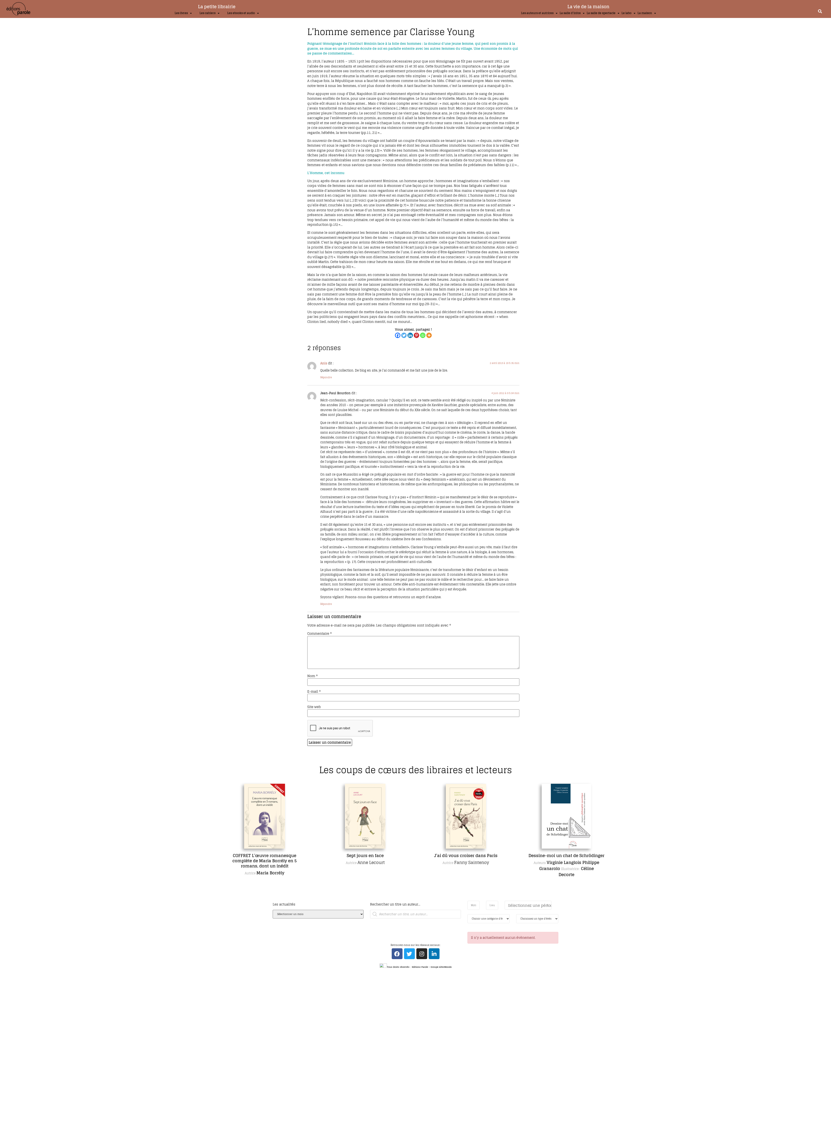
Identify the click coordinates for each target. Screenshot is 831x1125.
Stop (417, 900)
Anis (323, 363)
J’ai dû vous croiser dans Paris (365, 855)
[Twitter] (404, 335)
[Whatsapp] (422, 335)
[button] (819, 11)
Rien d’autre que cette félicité (566, 855)
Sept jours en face (264, 855)
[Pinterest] (416, 335)
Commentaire (319, 633)
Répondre (326, 377)
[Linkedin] (410, 335)
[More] (429, 335)
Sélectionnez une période (529, 905)
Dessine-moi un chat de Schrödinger (466, 855)
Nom (312, 676)
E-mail (314, 691)
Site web (314, 706)
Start (414, 900)
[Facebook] (397, 335)
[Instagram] (421, 953)
